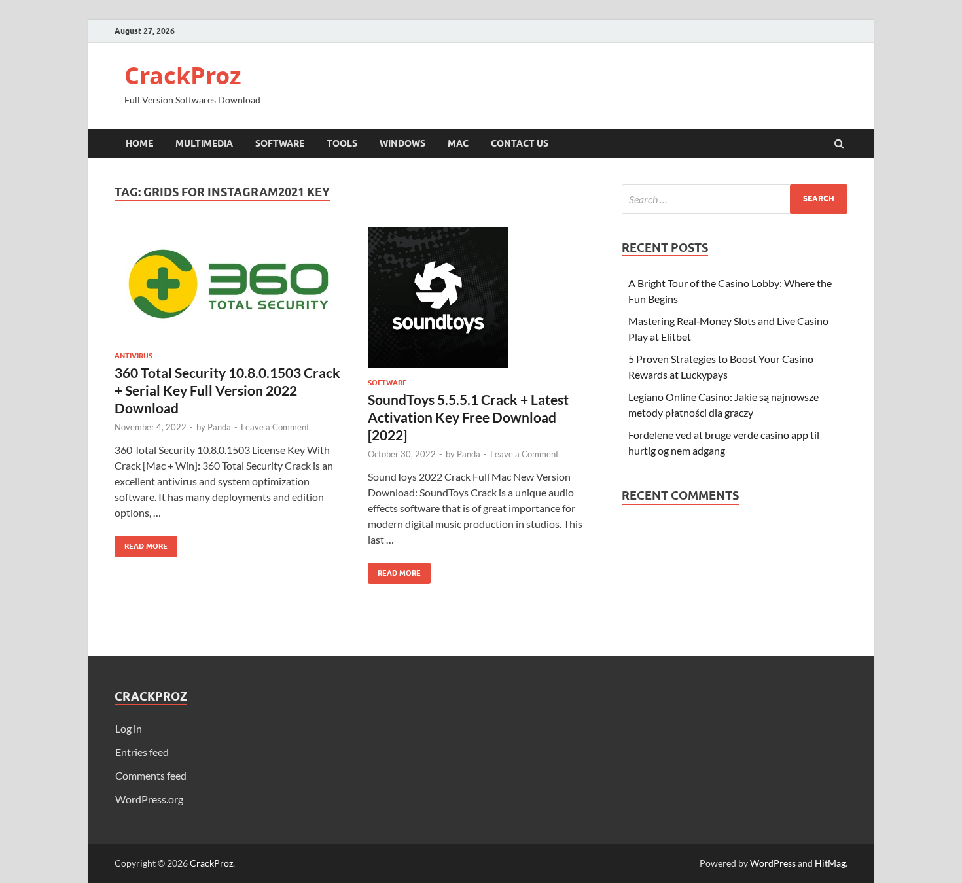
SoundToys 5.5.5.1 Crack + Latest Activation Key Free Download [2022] (468, 417)
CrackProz (182, 76)
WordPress (773, 863)
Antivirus (133, 355)
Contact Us (519, 143)
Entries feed (142, 752)
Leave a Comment (275, 427)
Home (139, 143)
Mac (458, 143)
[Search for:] (734, 199)
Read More (141, 543)
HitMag (830, 863)
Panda (219, 427)
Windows (402, 143)
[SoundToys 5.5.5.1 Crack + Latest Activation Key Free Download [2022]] (482, 302)
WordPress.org (149, 799)
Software (279, 143)
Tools (342, 143)
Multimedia (204, 143)
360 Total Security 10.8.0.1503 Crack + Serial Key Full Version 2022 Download (227, 390)
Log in (128, 728)
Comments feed (151, 775)
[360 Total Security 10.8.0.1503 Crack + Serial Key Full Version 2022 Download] (228, 289)
